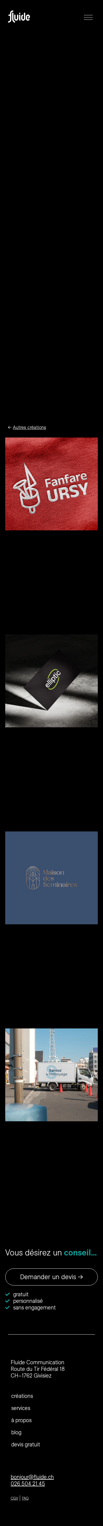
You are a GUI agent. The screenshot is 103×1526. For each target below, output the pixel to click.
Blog (16, 1432)
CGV (14, 1498)
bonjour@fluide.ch (32, 1476)
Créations (22, 1395)
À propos (21, 1420)
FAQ (25, 1498)
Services (20, 1408)
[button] (88, 16)
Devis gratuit (25, 1444)
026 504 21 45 (28, 1483)
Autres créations (29, 427)
